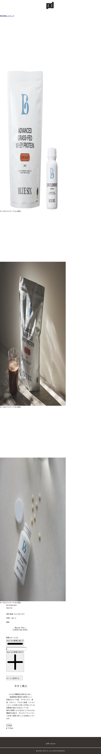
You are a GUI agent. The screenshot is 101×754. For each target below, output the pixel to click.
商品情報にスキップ (7, 16)
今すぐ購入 (20, 686)
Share (10, 725)
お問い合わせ (51, 743)
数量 (12, 637)
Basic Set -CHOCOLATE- (20, 628)
